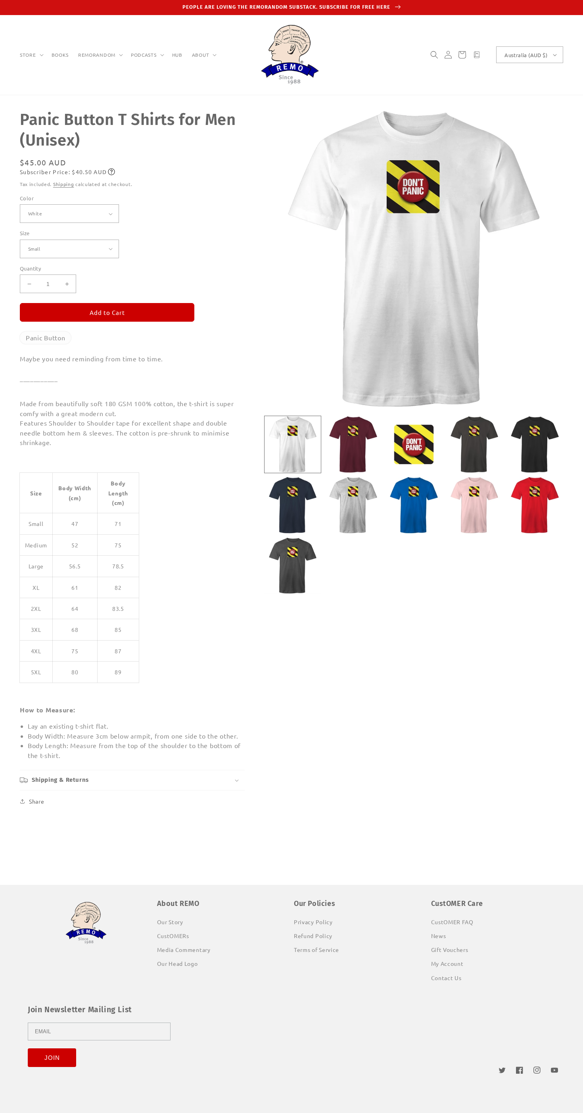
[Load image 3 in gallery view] (413, 444)
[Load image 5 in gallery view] (534, 444)
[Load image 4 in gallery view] (474, 444)
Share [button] (36, 801)
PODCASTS (144, 55)
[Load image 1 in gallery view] (293, 444)
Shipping (63, 184)
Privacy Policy (313, 921)
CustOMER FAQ (452, 921)
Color (27, 198)
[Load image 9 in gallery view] (474, 505)
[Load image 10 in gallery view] (534, 505)
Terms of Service (316, 949)
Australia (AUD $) (525, 55)
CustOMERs (173, 935)
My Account (447, 963)
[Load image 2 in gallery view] (353, 444)
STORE (28, 55)
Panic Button (45, 338)
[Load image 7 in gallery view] (353, 505)
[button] (31, 55)
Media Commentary (184, 949)
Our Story (170, 921)
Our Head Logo (177, 963)
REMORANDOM (96, 55)
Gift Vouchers (449, 949)
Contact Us (446, 977)
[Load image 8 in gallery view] (413, 505)
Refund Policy (313, 935)
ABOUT (200, 55)
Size (25, 233)
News (438, 935)
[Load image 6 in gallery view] (293, 505)
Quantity (30, 268)
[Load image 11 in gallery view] (293, 565)
